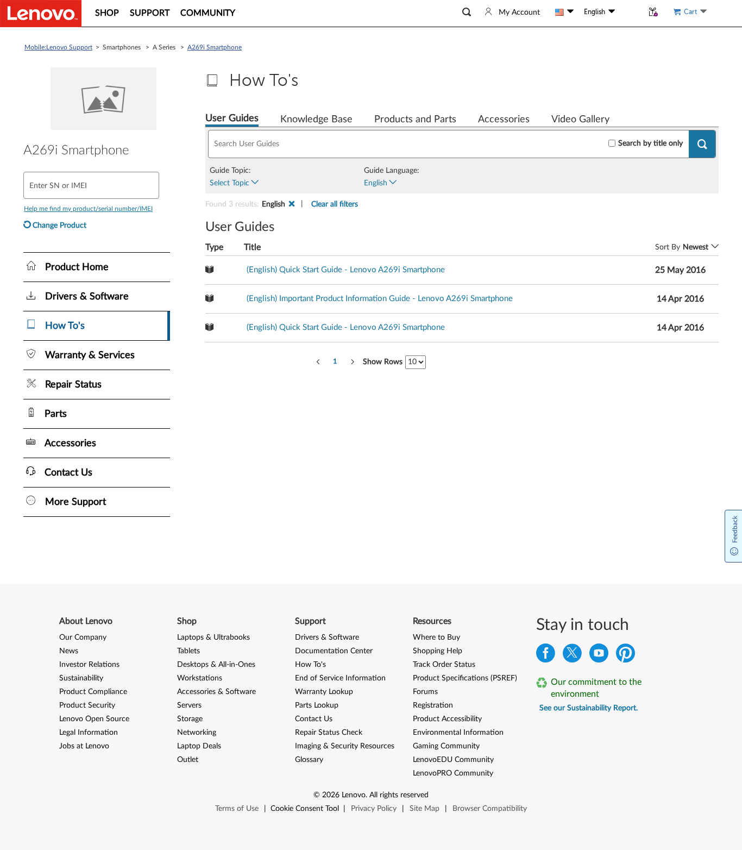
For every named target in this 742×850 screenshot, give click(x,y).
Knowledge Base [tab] (316, 119)
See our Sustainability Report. (588, 708)
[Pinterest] (625, 655)
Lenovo (354, 795)
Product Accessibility (447, 719)
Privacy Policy (374, 808)
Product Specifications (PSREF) (465, 678)
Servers (189, 705)
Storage (190, 719)
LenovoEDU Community (453, 760)
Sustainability (81, 678)
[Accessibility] (629, 12)
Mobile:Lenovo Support (58, 47)
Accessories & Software (216, 692)
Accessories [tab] (504, 119)
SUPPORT (149, 13)
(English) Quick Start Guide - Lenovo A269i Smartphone (346, 270)
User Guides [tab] (232, 118)
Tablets (188, 651)
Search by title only (650, 143)
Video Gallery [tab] (580, 119)
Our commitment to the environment (596, 688)
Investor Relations (89, 664)
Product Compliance (93, 692)
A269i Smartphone (214, 47)
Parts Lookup (316, 705)
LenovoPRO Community (453, 773)
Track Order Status (444, 664)
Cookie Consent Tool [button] (305, 808)
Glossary (309, 760)
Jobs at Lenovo (84, 746)
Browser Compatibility (489, 808)
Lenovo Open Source (94, 719)
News (68, 651)
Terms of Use (237, 808)
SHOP (107, 13)
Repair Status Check (328, 732)
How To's (310, 664)
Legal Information (88, 732)
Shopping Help (437, 651)
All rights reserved (399, 795)
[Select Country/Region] (564, 12)
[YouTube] (598, 655)
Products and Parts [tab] (415, 119)
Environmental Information (458, 732)
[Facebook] (545, 655)
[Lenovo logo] (40, 13)
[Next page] (352, 362)
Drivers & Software (327, 637)
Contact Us (313, 719)
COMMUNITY (207, 13)
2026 (330, 795)
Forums (425, 692)
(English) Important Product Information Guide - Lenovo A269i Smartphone (380, 299)
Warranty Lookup (324, 692)
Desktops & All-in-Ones (216, 664)
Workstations (199, 678)
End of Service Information (340, 678)
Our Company (82, 637)
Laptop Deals (199, 746)
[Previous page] (318, 362)
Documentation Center (334, 651)
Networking (196, 732)
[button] (466, 12)
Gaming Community (446, 746)
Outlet (187, 760)
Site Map (424, 808)
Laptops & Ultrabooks (213, 637)
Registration (433, 705)
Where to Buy (436, 637)
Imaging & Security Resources (344, 746)
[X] (572, 655)
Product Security (87, 705)
